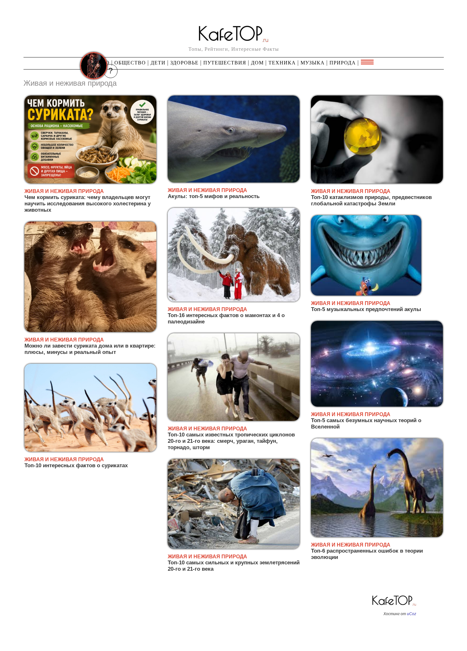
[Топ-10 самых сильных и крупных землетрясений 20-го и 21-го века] (234, 547)
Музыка (312, 62)
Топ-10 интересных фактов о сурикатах (76, 465)
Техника (282, 62)
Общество (130, 62)
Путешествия (225, 62)
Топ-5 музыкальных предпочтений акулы (366, 309)
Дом (257, 62)
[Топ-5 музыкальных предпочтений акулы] (366, 294)
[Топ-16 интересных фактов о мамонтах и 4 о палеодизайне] (234, 300)
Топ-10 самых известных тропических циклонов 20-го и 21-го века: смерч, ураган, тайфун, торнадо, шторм (231, 441)
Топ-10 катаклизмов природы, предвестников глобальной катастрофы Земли (371, 200)
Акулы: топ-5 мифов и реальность (214, 196)
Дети (158, 62)
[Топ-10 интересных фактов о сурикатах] (90, 450)
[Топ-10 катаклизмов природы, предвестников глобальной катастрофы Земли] (377, 182)
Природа (342, 62)
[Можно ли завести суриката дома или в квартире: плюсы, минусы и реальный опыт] (90, 331)
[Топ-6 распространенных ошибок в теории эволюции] (377, 536)
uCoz (411, 614)
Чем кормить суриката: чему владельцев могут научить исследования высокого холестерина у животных (87, 203)
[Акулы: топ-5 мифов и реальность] (234, 181)
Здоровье (184, 62)
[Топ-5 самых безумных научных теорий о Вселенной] (377, 405)
